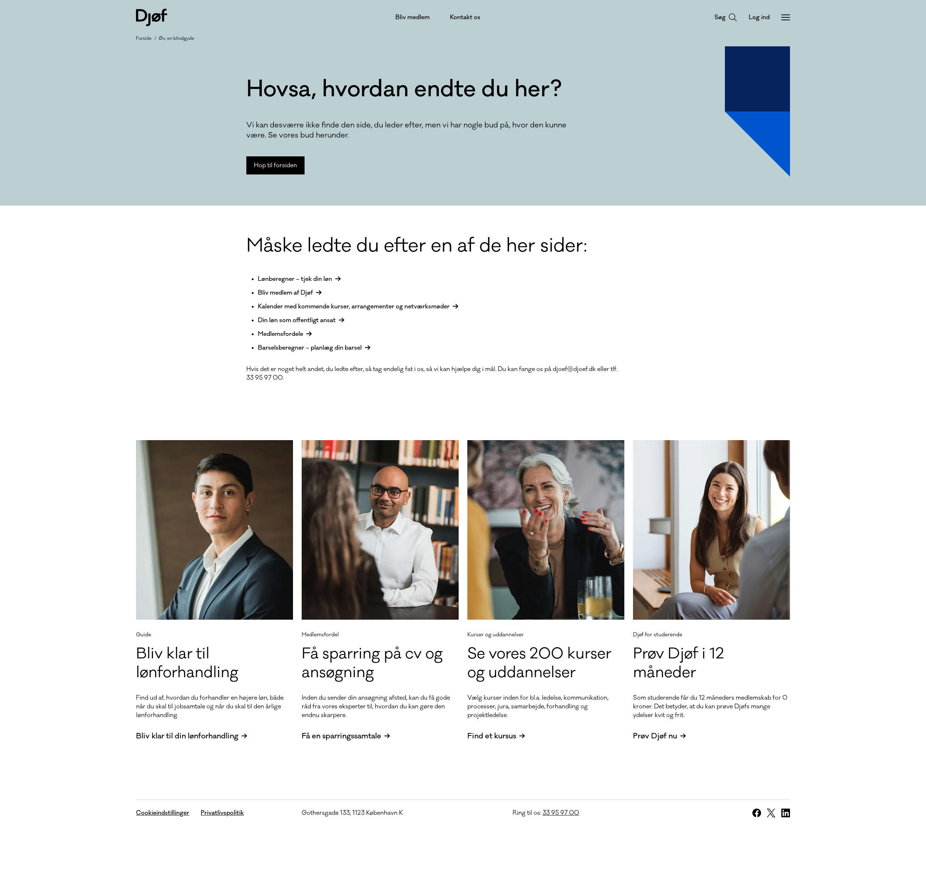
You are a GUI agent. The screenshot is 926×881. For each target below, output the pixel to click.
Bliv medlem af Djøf (285, 293)
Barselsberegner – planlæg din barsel (310, 348)
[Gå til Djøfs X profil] (771, 813)
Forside (144, 38)
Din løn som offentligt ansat (297, 320)
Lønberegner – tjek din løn (295, 279)
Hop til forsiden (275, 165)
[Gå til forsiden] (151, 17)
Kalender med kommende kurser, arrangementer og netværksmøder (354, 307)
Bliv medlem (412, 17)
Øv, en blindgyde (176, 38)
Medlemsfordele (280, 334)
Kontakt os (465, 17)
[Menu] (785, 17)
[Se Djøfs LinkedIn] (785, 813)
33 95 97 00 (561, 813)
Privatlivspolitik (222, 813)
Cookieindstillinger (162, 813)
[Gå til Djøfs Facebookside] (756, 813)
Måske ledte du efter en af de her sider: (416, 245)
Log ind (759, 17)
